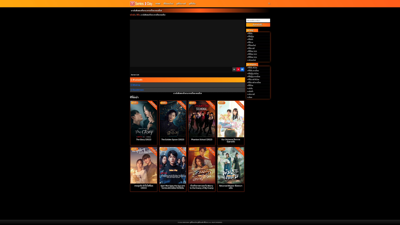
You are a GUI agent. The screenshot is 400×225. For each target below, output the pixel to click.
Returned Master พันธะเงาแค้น (230, 186)
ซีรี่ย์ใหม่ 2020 (252, 51)
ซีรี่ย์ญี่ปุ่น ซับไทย (253, 74)
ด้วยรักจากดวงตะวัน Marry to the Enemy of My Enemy (202, 186)
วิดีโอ (138, 15)
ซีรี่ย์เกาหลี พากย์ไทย (254, 82)
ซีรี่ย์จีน (250, 33)
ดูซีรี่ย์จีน (192, 3)
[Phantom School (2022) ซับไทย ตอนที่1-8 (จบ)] (201, 119)
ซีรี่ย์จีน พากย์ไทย (253, 71)
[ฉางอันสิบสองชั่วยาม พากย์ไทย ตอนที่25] (238, 69)
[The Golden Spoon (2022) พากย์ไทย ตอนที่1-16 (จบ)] (172, 119)
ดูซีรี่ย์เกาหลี (181, 3)
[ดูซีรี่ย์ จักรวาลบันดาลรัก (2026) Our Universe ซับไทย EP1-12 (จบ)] (231, 119)
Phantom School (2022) (201, 139)
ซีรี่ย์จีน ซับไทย (252, 68)
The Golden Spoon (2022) (172, 139)
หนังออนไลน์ (252, 60)
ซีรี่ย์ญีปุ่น (251, 36)
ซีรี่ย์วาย (250, 42)
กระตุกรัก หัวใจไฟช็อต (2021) (143, 186)
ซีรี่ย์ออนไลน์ (168, 3)
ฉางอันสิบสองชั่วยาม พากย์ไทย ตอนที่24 (146, 10)
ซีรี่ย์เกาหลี (251, 48)
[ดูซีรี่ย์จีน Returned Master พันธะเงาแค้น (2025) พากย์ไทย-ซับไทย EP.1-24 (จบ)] (231, 165)
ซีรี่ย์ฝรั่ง (250, 39)
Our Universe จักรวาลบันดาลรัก (230, 140)
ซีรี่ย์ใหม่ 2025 (252, 54)
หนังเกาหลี (251, 94)
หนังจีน (250, 88)
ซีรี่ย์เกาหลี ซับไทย (253, 79)
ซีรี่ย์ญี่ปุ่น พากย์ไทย (254, 77)
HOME (157, 3)
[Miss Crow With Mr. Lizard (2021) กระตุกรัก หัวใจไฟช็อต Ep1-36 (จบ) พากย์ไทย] (143, 165)
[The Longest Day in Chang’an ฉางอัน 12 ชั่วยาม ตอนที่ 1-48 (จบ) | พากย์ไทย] (242, 69)
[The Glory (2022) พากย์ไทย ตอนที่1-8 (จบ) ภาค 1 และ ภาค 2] (143, 119)
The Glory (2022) (143, 139)
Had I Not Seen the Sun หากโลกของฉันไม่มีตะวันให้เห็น (173, 186)
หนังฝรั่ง (250, 91)
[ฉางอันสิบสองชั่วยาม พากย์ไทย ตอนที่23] (234, 69)
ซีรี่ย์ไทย (250, 85)
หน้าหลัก (132, 15)
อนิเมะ (250, 97)
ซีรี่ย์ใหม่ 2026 (252, 57)
